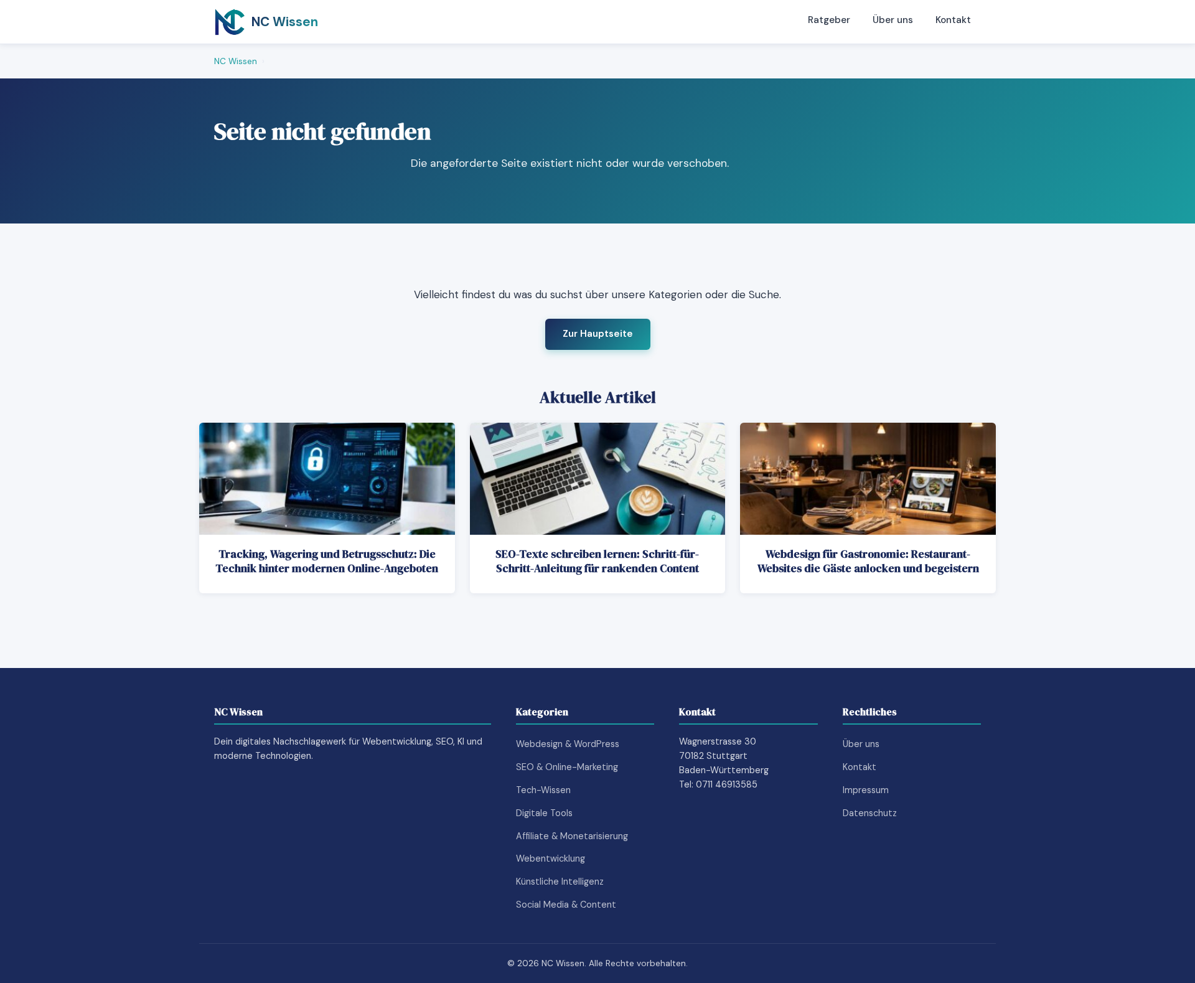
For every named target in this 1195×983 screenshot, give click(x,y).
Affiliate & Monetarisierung (572, 836)
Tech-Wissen (543, 790)
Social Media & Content (566, 904)
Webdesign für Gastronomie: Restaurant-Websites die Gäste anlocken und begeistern (868, 561)
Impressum (866, 790)
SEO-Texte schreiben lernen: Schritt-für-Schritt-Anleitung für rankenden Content (597, 561)
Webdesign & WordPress (567, 744)
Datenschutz (870, 813)
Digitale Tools (544, 813)
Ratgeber (829, 20)
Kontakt (953, 20)
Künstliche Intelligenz (560, 881)
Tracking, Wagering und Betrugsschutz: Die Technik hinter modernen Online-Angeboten (326, 561)
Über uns (893, 20)
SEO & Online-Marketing (567, 767)
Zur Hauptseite (598, 333)
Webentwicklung (550, 858)
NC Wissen (235, 61)
